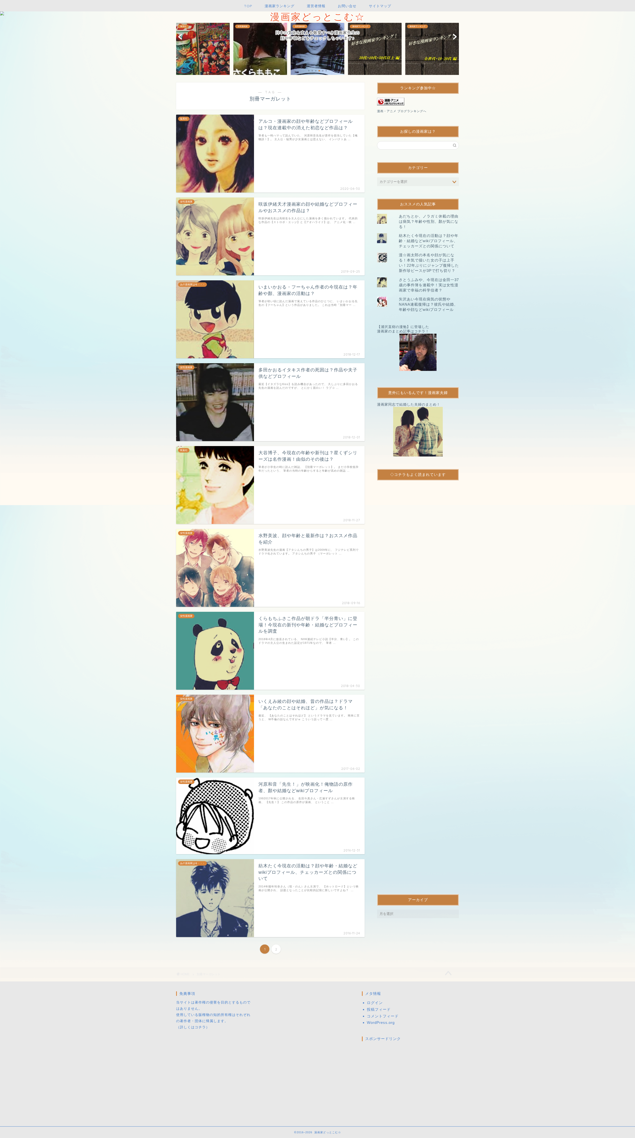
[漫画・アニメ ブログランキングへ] (418, 101)
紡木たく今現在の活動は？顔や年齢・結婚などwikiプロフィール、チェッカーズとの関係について (428, 240)
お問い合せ (347, 6)
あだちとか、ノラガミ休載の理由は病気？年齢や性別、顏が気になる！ (428, 221)
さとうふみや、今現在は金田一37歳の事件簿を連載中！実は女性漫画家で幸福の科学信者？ (429, 285)
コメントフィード (383, 1016)
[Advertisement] (418, 683)
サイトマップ (380, 6)
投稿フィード (379, 1009)
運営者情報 (316, 6)
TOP (248, 6)
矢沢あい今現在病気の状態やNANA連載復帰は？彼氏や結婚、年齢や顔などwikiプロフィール (428, 304)
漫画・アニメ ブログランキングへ (401, 111)
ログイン (375, 1003)
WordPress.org (381, 1022)
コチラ (200, 1027)
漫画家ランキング (279, 6)
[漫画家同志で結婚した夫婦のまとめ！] (418, 431)
